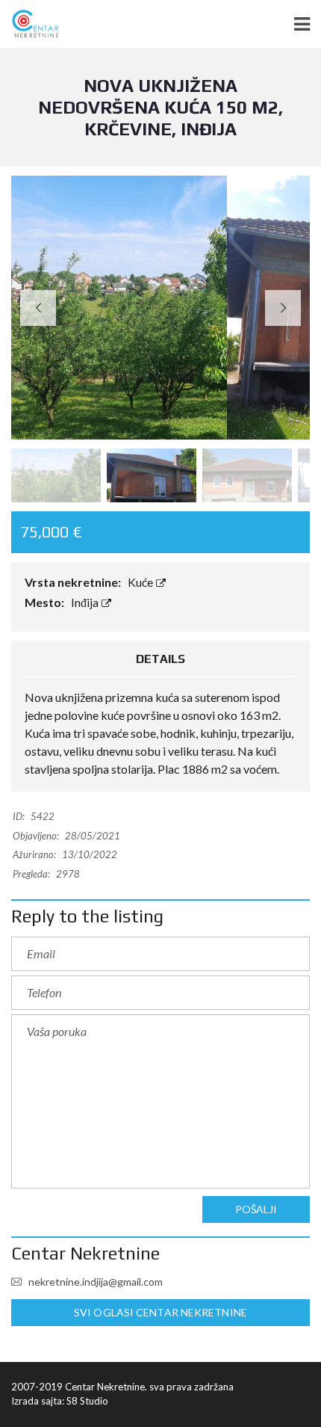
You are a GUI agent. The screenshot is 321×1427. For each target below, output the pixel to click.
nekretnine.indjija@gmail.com (94, 1281)
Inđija (86, 602)
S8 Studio (87, 1401)
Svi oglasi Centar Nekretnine (160, 1312)
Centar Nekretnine (85, 1253)
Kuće (141, 582)
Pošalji (256, 1209)
